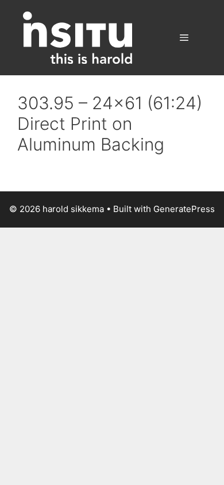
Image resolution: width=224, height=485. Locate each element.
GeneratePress (184, 208)
